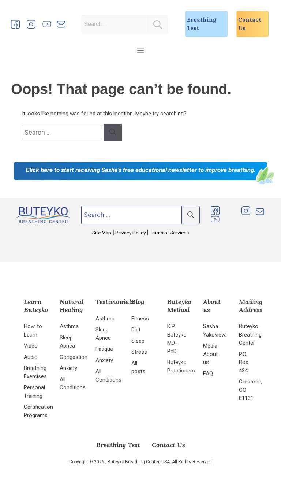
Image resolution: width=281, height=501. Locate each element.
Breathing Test (201, 23)
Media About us (210, 353)
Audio (31, 357)
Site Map (102, 232)
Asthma (69, 326)
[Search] (157, 24)
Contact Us (249, 23)
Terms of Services (169, 232)
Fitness (140, 318)
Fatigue (104, 349)
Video (31, 345)
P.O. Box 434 (243, 362)
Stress (139, 352)
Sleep (138, 341)
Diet (135, 329)
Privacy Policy (130, 232)
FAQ (208, 373)
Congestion (73, 357)
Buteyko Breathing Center (250, 334)
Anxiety (68, 368)
